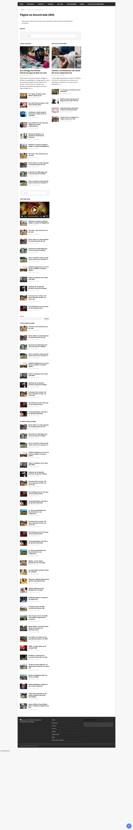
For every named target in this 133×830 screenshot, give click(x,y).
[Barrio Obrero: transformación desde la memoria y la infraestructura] (23, 628)
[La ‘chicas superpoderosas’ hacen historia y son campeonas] (23, 512)
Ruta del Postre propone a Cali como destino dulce (38, 104)
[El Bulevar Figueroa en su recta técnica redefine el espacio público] (23, 269)
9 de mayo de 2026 (34, 659)
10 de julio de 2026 (34, 166)
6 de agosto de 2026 (26, 75)
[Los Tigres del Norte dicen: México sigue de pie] (23, 96)
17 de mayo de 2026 (34, 621)
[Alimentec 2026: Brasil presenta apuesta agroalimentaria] (23, 581)
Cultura (60, 4)
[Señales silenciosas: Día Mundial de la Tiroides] (23, 590)
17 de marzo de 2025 (67, 121)
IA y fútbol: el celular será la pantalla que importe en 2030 (38, 638)
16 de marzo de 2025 (67, 102)
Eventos (41, 4)
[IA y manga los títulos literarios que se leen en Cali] (34, 57)
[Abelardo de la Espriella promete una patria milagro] (23, 288)
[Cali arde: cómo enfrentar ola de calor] (23, 155)
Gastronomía (71, 4)
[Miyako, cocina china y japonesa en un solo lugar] (23, 563)
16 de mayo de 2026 (34, 632)
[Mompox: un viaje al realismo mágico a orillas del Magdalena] (23, 146)
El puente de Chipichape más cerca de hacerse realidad (37, 172)
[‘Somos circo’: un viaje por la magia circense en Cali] (55, 119)
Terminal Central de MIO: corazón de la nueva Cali (36, 607)
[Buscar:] (50, 35)
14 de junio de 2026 (34, 415)
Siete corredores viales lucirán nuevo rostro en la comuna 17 (38, 182)
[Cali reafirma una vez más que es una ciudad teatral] (23, 308)
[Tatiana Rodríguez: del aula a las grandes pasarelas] (23, 414)
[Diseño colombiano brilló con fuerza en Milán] (23, 677)
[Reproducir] (22, 216)
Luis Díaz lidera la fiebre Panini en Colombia (38, 571)
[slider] (33, 216)
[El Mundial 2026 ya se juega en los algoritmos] (23, 599)
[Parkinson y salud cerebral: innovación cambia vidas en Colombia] (23, 114)
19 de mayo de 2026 (34, 610)
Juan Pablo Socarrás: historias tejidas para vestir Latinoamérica (38, 124)
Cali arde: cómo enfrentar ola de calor (38, 154)
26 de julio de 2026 (34, 106)
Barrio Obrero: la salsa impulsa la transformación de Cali (38, 163)
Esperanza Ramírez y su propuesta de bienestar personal (36, 135)
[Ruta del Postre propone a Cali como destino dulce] (23, 105)
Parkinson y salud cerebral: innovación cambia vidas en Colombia (37, 113)
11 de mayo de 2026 (34, 641)
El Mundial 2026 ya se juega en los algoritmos (38, 598)
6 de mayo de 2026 (34, 679)
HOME (21, 4)
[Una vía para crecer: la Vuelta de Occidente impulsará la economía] (23, 617)
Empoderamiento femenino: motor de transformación (69, 109)
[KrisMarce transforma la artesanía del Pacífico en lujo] (23, 657)
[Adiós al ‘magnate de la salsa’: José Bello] (23, 279)
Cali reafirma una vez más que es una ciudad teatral (38, 307)
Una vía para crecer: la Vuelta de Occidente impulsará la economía (38, 617)
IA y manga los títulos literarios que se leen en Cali (33, 71)
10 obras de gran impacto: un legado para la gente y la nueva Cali (38, 666)
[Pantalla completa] (47, 216)
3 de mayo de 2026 (34, 688)
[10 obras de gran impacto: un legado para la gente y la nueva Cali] (23, 666)
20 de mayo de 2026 (34, 601)
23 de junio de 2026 (34, 281)
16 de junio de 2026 (34, 301)
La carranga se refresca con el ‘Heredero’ (70, 90)
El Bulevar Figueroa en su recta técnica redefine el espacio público (38, 268)
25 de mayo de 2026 (34, 592)
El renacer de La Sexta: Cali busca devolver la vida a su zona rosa (37, 297)
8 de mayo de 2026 (34, 670)
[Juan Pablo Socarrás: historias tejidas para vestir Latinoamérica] (23, 124)
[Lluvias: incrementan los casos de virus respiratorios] (66, 57)
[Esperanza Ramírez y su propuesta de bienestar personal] (23, 136)
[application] (34, 210)
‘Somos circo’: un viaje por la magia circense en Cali (69, 118)
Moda (82, 4)
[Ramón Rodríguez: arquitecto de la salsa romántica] (23, 686)
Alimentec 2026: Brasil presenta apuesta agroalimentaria (38, 580)
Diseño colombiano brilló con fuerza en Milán (37, 676)
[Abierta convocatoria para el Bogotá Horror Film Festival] (55, 101)
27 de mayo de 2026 (34, 574)
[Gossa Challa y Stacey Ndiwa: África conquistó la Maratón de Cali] (23, 706)
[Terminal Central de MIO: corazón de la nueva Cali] (23, 608)
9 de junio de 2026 (34, 515)
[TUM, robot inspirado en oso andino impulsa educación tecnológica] (23, 695)
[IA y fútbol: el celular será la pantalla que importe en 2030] (23, 639)
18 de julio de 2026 (34, 139)
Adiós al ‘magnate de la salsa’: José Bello (38, 278)
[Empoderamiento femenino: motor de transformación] (55, 110)
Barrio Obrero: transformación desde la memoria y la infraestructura (38, 628)
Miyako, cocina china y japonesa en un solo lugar (36, 561)
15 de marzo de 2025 (58, 75)
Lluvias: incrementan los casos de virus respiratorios (66, 71)
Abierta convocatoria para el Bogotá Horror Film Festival (69, 99)
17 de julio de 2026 (34, 148)
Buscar (22, 316)
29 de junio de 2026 (34, 185)
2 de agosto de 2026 (34, 97)
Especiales (30, 4)
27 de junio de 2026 (34, 272)
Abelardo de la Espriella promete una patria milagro (37, 287)
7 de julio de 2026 (34, 175)
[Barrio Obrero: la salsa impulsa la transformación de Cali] (23, 165)
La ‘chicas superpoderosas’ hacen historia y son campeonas (37, 511)
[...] (32, 88)
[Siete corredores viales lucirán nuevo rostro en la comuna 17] (23, 183)
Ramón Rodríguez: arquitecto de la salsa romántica (38, 685)
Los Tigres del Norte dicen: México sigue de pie (37, 94)
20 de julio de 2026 (34, 128)
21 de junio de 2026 (34, 290)
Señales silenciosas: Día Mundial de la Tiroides (36, 589)
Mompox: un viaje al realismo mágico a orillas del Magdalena (38, 145)
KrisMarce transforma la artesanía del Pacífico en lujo (37, 656)
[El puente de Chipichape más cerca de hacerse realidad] (23, 174)
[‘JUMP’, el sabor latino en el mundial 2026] (23, 648)
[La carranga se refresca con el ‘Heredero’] (55, 91)
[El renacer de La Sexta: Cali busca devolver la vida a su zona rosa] (23, 297)
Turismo (50, 4)
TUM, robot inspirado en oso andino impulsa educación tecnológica (37, 695)
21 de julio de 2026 (34, 117)
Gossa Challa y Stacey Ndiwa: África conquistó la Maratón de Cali (38, 705)
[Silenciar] (44, 216)
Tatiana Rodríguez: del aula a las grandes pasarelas (38, 412)
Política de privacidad (96, 4)
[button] (34, 210)
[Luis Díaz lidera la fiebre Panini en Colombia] (23, 572)
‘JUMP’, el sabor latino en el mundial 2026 (37, 647)
